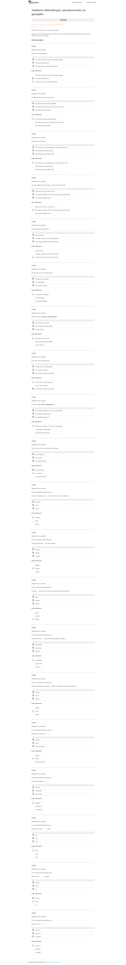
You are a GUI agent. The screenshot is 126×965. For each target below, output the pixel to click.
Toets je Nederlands (76, 2)
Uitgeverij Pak (50, 962)
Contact (57, 962)
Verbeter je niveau (91, 2)
